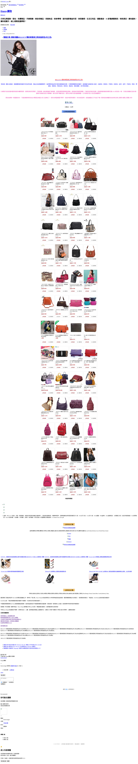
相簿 (4, 27)
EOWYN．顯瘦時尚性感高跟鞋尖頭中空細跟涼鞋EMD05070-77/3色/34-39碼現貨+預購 (22, 556)
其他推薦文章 (4, 625)
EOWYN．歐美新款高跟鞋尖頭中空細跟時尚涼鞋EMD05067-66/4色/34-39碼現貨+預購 (66, 556)
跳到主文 (3, 15)
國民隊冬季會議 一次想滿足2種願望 (10, 621)
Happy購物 (6, 11)
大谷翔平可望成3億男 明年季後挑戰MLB (11, 619)
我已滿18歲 (3, 761)
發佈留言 (3, 684)
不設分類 (12, 24)
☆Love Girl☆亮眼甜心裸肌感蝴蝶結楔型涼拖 (100, 556)
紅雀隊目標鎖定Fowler (6, 622)
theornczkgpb (4, 657)
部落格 (5, 29)
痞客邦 (12, 665)
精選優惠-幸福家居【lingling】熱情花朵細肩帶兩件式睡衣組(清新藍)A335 (21, 648)
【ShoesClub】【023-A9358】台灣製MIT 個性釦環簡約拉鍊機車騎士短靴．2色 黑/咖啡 (110, 571)
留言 (16, 665)
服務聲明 (83, 744)
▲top (2, 672)
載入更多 (3, 675)
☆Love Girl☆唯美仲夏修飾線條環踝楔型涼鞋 (12, 571)
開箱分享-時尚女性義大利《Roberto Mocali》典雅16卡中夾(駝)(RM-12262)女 (22, 644)
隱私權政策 (77, 744)
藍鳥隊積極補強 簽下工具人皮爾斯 (9, 617)
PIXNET (58, 744)
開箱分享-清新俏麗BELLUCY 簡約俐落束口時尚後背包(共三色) (27, 37)
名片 (4, 31)
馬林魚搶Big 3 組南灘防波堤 (8, 615)
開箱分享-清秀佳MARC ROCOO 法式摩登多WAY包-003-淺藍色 (19, 646)
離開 (8, 761)
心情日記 (11, 670)
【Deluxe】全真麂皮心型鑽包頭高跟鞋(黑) (55, 571)
